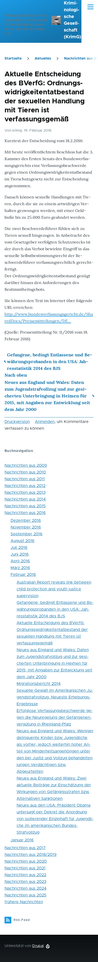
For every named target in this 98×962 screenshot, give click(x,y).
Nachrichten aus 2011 (25, 479)
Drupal (38, 946)
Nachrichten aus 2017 (25, 848)
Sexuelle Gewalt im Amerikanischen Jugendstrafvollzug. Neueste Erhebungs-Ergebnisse (55, 697)
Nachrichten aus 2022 (25, 875)
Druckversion (17, 422)
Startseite (13, 58)
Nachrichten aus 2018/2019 (31, 855)
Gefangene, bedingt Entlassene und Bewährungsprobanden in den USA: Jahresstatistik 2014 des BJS (49, 361)
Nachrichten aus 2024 (25, 888)
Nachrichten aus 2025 (25, 895)
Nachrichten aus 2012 (25, 486)
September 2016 (26, 534)
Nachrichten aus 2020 (26, 861)
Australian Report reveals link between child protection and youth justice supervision (54, 589)
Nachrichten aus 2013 (25, 493)
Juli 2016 (19, 548)
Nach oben (16, 375)
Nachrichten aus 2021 (25, 868)
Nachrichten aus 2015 (25, 506)
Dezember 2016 (26, 521)
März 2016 (20, 568)
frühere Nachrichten (24, 902)
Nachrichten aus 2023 (25, 882)
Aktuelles (43, 58)
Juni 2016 (20, 554)
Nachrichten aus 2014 (25, 499)
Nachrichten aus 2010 (25, 472)
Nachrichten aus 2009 (26, 465)
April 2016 (20, 561)
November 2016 (26, 527)
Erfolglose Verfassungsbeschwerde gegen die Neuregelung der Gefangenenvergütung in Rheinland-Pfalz (55, 717)
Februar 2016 (23, 575)
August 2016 (22, 541)
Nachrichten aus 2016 (25, 513)
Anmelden (45, 422)
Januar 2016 (22, 840)
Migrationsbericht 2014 (39, 684)
